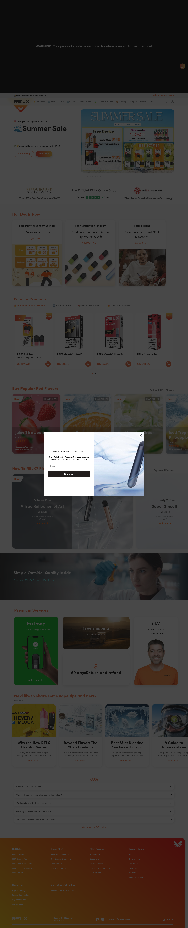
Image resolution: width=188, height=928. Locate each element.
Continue (69, 474)
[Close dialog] (140, 435)
